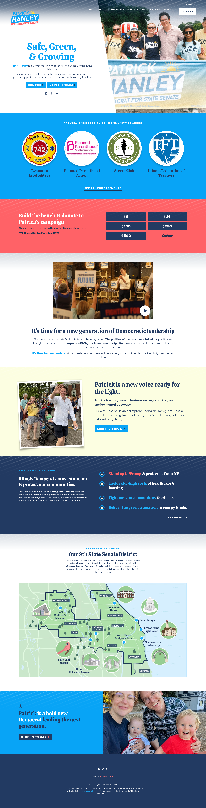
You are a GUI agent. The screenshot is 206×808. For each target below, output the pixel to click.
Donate (187, 11)
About (167, 9)
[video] (57, 93)
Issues (131, 9)
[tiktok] (51, 93)
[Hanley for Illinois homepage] (25, 17)
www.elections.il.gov (88, 791)
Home (91, 9)
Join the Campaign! (109, 9)
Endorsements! (151, 9)
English (189, 4)
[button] (103, 630)
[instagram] (46, 93)
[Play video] (145, 310)
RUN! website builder (107, 776)
